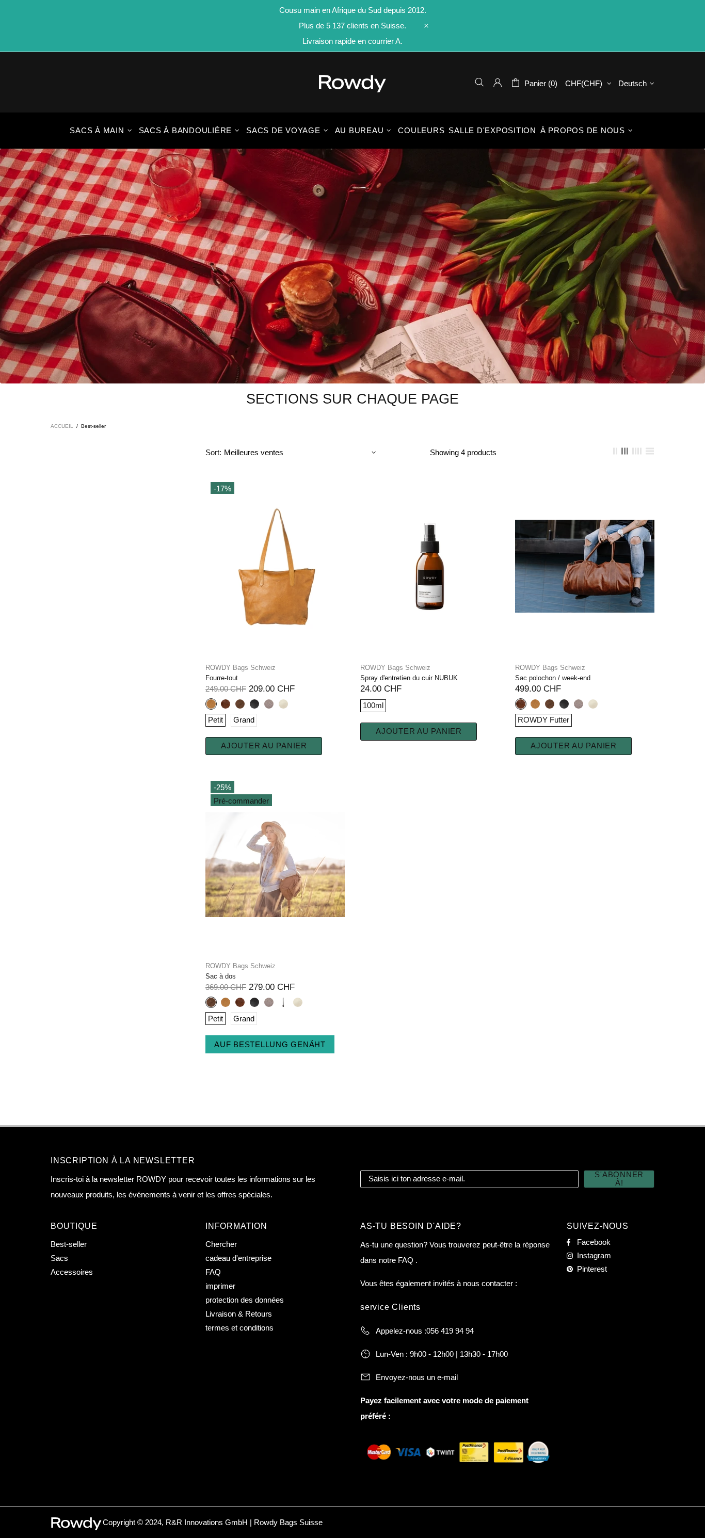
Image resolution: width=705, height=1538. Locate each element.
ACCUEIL (62, 426)
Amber (211, 704)
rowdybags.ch (352, 83)
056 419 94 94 (450, 1330)
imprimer (220, 1285)
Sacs (59, 1258)
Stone (283, 704)
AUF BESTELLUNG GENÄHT (270, 1044)
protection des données (244, 1299)
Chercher (221, 1244)
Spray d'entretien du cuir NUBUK (409, 678)
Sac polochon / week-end (552, 678)
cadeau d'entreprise (238, 1258)
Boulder (269, 704)
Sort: (213, 452)
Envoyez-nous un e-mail (417, 1377)
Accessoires (72, 1272)
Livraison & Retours (238, 1313)
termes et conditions (239, 1327)
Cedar (225, 704)
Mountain (240, 704)
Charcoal (254, 704)
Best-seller (69, 1244)
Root (283, 1002)
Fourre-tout (221, 678)
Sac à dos (220, 976)
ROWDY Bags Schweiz (240, 667)
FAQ (213, 1272)
